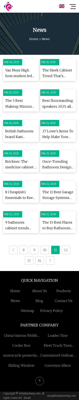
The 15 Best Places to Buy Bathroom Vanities (57, 225)
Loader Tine (58, 335)
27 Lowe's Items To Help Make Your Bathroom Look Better (57, 134)
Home (33, 39)
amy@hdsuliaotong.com (61, 395)
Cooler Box (21, 345)
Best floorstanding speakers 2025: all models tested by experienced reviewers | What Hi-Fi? (57, 103)
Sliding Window (21, 365)
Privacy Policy (51, 311)
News (15, 301)
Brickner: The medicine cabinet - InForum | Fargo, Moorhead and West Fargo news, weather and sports (21, 164)
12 (66, 250)
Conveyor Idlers (58, 365)
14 (39, 260)
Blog (39, 301)
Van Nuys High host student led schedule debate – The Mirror (20, 73)
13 (29, 260)
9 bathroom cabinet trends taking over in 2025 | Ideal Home (20, 225)
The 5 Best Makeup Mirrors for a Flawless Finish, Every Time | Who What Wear (20, 103)
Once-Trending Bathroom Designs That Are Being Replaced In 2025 (57, 164)
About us (39, 291)
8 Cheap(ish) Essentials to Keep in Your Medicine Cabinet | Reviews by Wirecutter (20, 195)
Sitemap (27, 311)
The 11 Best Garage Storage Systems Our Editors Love (57, 195)
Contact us (63, 301)
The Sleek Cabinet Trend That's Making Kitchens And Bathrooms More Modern (57, 73)
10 (45, 250)
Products (63, 291)
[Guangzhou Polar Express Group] (8, 6)
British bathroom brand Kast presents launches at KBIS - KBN (20, 134)
